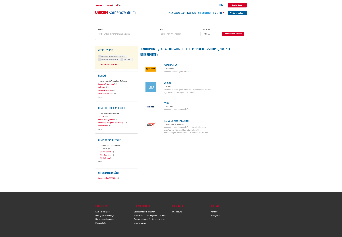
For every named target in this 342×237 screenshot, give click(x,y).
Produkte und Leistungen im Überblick (150, 215)
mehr (100, 97)
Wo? (162, 29)
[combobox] (127, 34)
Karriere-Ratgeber (102, 211)
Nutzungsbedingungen (104, 219)
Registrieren (237, 5)
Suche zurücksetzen (109, 64)
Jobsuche (191, 12)
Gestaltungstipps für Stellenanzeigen (149, 219)
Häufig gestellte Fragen (105, 215)
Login (220, 5)
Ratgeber (218, 12)
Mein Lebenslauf (177, 12)
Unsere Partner (140, 223)
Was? (100, 29)
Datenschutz (100, 223)
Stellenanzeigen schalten (144, 211)
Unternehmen (204, 12)
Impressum (177, 211)
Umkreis (206, 29)
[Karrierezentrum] (115, 12)
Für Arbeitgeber (236, 13)
